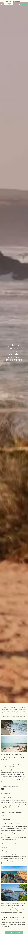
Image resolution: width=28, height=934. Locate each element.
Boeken (24, 4)
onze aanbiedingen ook (18, 1)
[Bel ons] (20, 4)
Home (5, 704)
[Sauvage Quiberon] (8, 3)
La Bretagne (11, 704)
